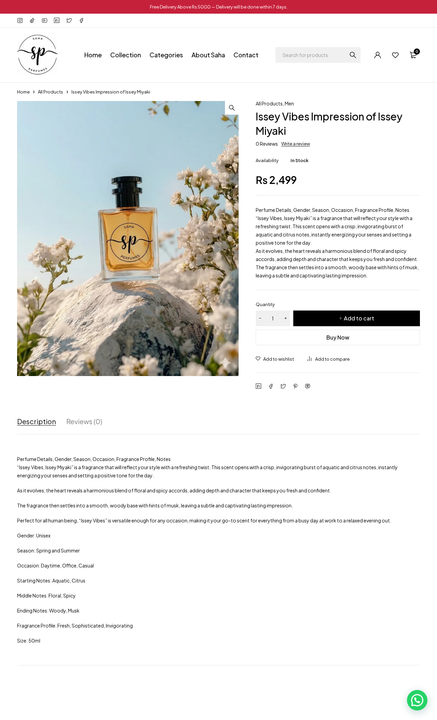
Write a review (295, 143)
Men (289, 103)
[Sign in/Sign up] (377, 55)
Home (23, 92)
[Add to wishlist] (275, 359)
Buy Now (337, 337)
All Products (50, 92)
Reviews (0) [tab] (84, 421)
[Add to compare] (329, 359)
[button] (232, 108)
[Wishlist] (395, 55)
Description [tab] (36, 421)
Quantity (265, 304)
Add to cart (359, 318)
